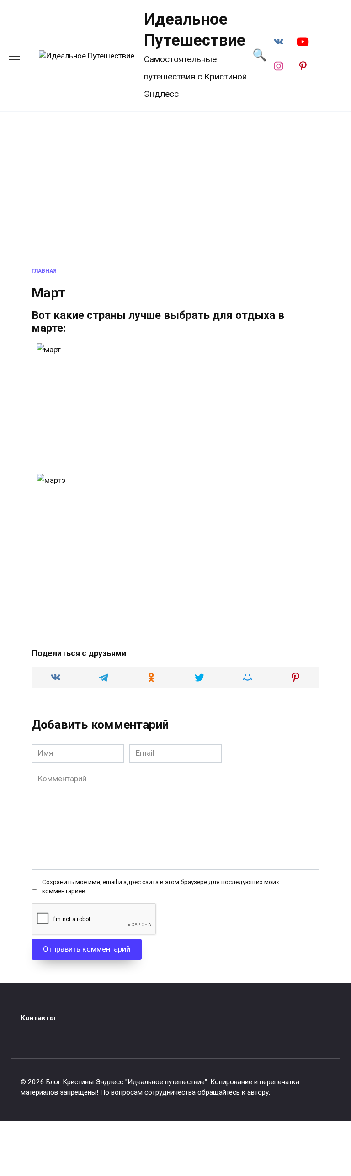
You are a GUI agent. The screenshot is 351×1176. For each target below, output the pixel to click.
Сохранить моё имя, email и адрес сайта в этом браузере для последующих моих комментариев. (160, 886)
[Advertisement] (175, 190)
